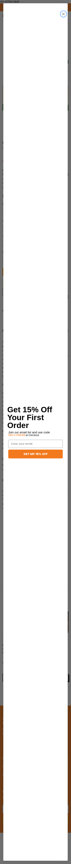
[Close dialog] (63, 14)
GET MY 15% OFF (35, 454)
